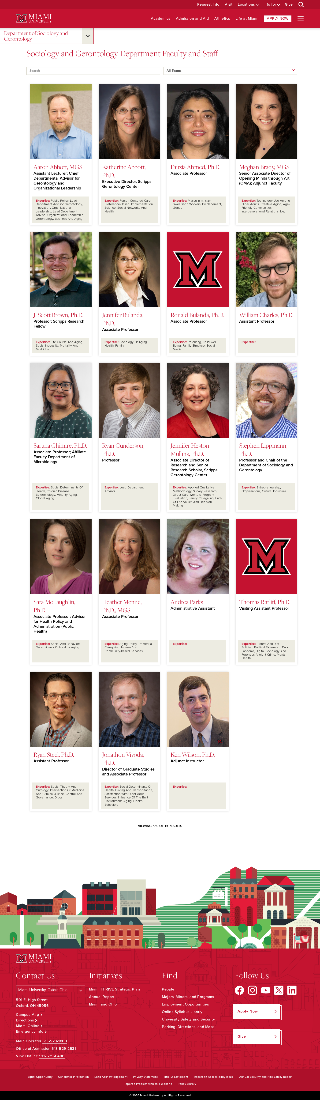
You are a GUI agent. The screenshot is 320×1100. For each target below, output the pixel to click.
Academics (160, 18)
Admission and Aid (192, 18)
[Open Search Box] (301, 5)
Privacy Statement (145, 1076)
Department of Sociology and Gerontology (36, 36)
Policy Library (187, 1083)
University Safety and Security (188, 1019)
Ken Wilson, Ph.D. (193, 754)
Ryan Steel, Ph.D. (53, 754)
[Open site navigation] (300, 18)
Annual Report (102, 996)
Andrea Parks (187, 602)
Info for (270, 4)
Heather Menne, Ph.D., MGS (122, 606)
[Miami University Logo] (34, 18)
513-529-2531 (64, 1048)
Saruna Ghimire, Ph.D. (60, 445)
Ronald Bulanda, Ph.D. (197, 315)
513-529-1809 (54, 1041)
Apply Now (278, 18)
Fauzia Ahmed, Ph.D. (195, 167)
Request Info (208, 4)
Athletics (222, 18)
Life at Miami (247, 18)
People (168, 989)
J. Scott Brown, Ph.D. (58, 315)
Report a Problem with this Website (148, 1083)
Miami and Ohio (103, 1004)
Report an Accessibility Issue (214, 1076)
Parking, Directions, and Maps (188, 1026)
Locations (246, 4)
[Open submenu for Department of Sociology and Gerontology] (87, 36)
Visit (229, 4)
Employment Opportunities (185, 1004)
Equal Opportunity (40, 1076)
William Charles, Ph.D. (266, 315)
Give (289, 4)
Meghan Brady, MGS (264, 167)
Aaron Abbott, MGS (57, 167)
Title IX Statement (176, 1076)
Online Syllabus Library (182, 1011)
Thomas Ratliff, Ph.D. (264, 602)
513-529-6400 (52, 1056)
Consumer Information (73, 1076)
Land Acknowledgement (110, 1076)
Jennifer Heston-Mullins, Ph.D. (191, 449)
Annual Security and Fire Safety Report (265, 1076)
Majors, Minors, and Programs (188, 996)
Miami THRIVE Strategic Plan (114, 989)
